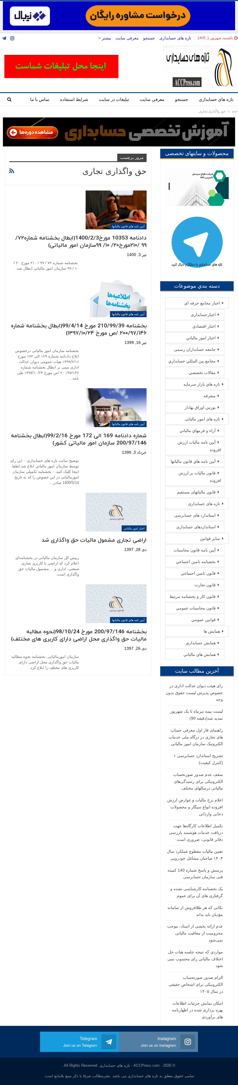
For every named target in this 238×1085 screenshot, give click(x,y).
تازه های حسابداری (175, 38)
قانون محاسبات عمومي (196, 608)
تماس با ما (39, 99)
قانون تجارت (205, 585)
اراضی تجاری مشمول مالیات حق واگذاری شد (94, 540)
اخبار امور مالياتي (134, 528)
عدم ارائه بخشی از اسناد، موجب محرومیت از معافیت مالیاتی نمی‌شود (195, 933)
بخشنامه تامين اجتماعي (196, 561)
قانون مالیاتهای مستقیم (196, 492)
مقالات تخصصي (202, 372)
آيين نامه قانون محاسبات (195, 550)
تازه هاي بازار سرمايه (201, 384)
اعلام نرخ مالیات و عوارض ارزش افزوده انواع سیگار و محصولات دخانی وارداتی (195, 807)
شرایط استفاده (74, 99)
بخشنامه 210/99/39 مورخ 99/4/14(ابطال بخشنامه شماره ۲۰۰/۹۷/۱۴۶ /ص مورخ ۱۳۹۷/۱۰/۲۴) (79, 329)
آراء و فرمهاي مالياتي (197, 430)
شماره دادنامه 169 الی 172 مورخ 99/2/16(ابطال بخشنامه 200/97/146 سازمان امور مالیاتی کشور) (79, 439)
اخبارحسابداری (203, 314)
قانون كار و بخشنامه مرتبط (193, 596)
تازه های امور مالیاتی (202, 419)
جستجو (149, 38)
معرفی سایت (127, 38)
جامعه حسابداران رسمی (195, 349)
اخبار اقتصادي (204, 326)
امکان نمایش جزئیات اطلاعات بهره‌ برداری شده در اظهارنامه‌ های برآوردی (197, 1010)
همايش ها (212, 631)
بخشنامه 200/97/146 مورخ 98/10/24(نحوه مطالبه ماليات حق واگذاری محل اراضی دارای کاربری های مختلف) (79, 635)
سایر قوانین (210, 538)
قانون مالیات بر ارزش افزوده (199, 477)
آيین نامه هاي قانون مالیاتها (128, 226)
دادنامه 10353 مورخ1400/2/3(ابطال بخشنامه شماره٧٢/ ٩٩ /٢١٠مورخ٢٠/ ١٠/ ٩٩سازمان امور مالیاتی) (81, 241)
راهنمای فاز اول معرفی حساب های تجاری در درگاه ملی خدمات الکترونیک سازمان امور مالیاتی (196, 737)
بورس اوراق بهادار (200, 407)
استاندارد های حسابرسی (195, 515)
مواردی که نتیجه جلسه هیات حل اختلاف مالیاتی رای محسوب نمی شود (195, 959)
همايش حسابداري (201, 643)
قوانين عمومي (203, 619)
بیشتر (106, 38)
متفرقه (209, 395)
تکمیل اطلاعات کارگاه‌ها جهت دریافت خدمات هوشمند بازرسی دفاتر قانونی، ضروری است (196, 832)
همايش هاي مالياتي (199, 654)
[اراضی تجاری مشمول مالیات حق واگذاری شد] (116, 512)
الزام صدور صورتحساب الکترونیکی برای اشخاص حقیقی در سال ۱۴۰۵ (196, 984)
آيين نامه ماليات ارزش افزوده (199, 446)
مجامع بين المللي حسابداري (192, 361)
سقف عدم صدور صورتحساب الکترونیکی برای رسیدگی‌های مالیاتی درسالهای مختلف (198, 781)
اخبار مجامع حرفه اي (202, 303)
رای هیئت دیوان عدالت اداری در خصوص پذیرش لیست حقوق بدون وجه (194, 692)
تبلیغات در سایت (114, 99)
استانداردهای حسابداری (196, 527)
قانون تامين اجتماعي (198, 573)
